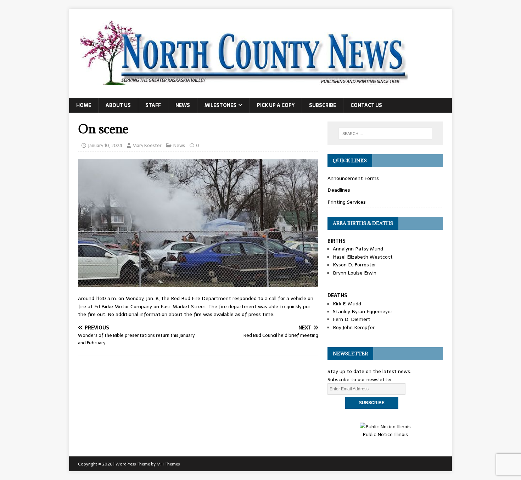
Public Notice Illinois (385, 434)
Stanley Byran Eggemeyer (362, 311)
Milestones (220, 105)
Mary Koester (147, 145)
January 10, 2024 (105, 145)
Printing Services (346, 202)
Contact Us (366, 105)
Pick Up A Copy (276, 105)
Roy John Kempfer (354, 327)
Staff (153, 105)
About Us (118, 105)
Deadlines (338, 190)
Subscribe (322, 105)
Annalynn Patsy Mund (358, 249)
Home (83, 105)
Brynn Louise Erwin (354, 273)
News (182, 105)
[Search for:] (385, 134)
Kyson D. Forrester (354, 265)
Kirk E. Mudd (347, 303)
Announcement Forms (353, 178)
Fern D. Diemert (351, 319)
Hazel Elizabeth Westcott (363, 257)
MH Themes (168, 464)
